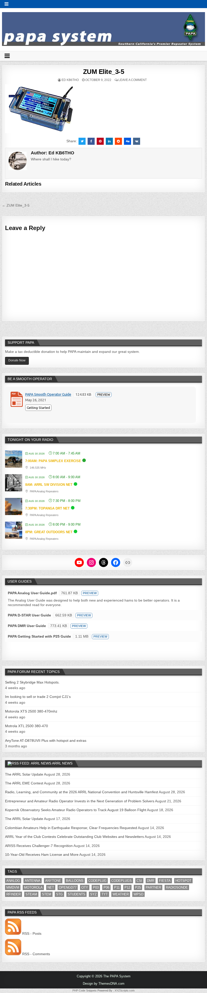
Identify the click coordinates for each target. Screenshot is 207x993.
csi (139, 881)
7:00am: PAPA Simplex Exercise (53, 461)
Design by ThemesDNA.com (103, 983)
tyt (104, 894)
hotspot (183, 881)
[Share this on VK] (136, 141)
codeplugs (121, 881)
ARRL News (62, 763)
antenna (32, 881)
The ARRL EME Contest (24, 783)
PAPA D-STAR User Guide (29, 615)
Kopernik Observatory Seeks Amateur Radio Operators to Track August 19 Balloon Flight (75, 810)
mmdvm (12, 887)
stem (46, 894)
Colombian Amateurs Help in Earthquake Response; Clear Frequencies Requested (71, 828)
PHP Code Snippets (84, 990)
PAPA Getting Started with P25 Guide (39, 636)
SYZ (93, 894)
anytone (53, 881)
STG (59, 894)
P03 (96, 887)
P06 (106, 887)
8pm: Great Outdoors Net (48, 532)
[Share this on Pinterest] (100, 141)
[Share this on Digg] (127, 141)
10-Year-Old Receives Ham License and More (42, 855)
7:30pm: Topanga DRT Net (47, 508)
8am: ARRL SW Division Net (48, 485)
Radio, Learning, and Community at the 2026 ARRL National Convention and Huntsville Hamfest (81, 792)
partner (153, 887)
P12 (127, 887)
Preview (103, 394)
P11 (117, 887)
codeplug (97, 881)
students (76, 894)
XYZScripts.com (125, 990)
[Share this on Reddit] (118, 141)
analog (13, 881)
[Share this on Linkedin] (109, 141)
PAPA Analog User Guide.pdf (32, 593)
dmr (150, 881)
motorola (33, 887)
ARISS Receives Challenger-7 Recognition (39, 846)
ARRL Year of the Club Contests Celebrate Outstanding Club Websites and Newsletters (74, 837)
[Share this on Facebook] (91, 141)
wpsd (138, 894)
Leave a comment (132, 80)
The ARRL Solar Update (24, 774)
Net (50, 887)
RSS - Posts (31, 933)
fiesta (165, 881)
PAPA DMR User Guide (27, 626)
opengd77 (67, 887)
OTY (84, 887)
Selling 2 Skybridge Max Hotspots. (32, 682)
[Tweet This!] (82, 141)
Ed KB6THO (70, 80)
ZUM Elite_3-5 (103, 71)
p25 (138, 887)
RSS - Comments (35, 954)
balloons (75, 881)
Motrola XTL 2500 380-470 (26, 726)
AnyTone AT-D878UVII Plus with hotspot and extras (45, 741)
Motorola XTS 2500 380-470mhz (31, 711)
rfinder (13, 894)
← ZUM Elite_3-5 (16, 205)
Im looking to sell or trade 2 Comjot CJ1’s (38, 697)
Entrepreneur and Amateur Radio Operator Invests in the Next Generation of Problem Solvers (79, 801)
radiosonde (177, 887)
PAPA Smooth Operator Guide (48, 394)
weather (121, 894)
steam (31, 894)
